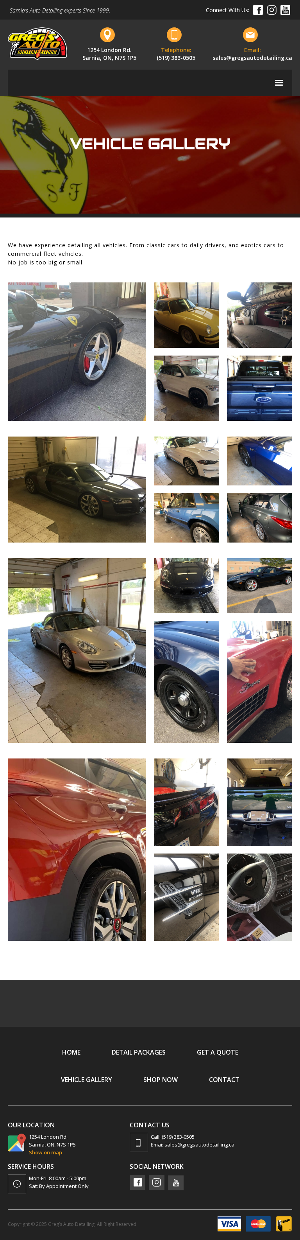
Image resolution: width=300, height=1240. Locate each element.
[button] (279, 83)
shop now (160, 1079)
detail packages (139, 1052)
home (71, 1052)
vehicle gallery (86, 1079)
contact (224, 1079)
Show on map (45, 1152)
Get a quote (217, 1052)
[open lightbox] (77, 351)
